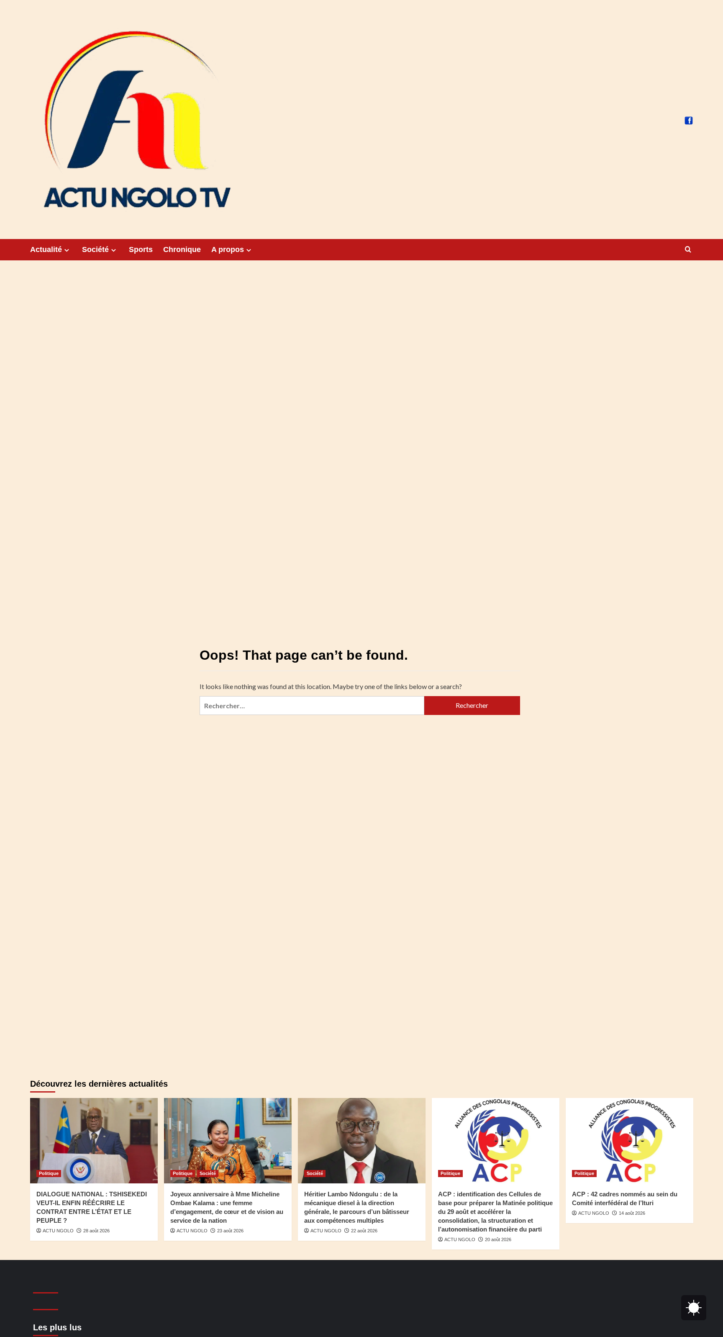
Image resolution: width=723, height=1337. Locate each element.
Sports (141, 249)
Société (95, 249)
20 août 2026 (498, 1239)
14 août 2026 (632, 1213)
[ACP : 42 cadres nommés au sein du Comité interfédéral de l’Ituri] (629, 1140)
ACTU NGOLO (58, 1230)
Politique (49, 1173)
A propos (227, 249)
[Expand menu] (67, 250)
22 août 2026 (364, 1230)
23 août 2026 (230, 1230)
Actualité (46, 249)
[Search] (688, 249)
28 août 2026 (96, 1230)
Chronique (182, 249)
